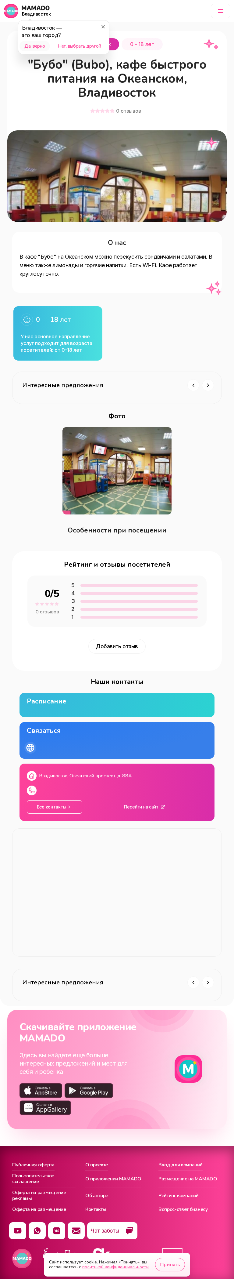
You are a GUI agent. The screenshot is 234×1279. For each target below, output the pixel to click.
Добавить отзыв (117, 646)
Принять (170, 1264)
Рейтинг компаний (178, 1195)
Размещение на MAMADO (187, 1178)
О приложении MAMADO (113, 1178)
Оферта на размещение (39, 1210)
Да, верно (34, 46)
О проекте (96, 1165)
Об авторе (96, 1195)
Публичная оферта (33, 1165)
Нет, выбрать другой (79, 46)
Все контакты (51, 806)
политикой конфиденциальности (115, 1267)
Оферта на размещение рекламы (39, 1196)
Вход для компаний (180, 1165)
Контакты (95, 1210)
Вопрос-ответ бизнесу (183, 1210)
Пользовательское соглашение (33, 1179)
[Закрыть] (103, 26)
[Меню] (220, 11)
